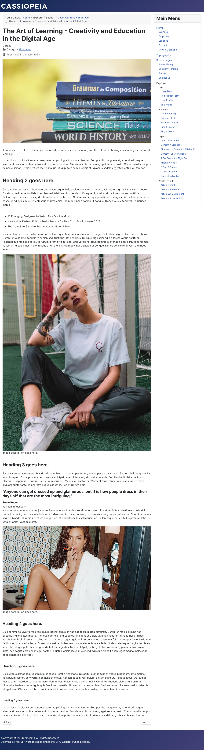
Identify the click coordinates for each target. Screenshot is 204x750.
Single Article (167, 131)
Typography (163, 55)
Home (160, 27)
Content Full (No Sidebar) (174, 153)
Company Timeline (168, 68)
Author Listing (166, 64)
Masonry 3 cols (169, 162)
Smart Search (168, 127)
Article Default (168, 185)
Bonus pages (164, 60)
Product (163, 45)
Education (25, 49)
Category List (168, 118)
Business (163, 31)
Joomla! (6, 741)
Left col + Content (170, 140)
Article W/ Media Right (172, 193)
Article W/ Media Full (171, 198)
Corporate (164, 36)
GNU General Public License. (72, 741)
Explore (161, 83)
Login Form (166, 91)
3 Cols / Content (169, 167)
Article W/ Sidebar (170, 189)
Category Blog (168, 113)
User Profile (167, 100)
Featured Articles (169, 122)
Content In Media (170, 176)
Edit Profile (166, 104)
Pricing (162, 73)
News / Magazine (168, 49)
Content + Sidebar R (171, 144)
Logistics (163, 40)
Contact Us (164, 77)
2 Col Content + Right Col (174, 158)
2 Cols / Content (169, 171)
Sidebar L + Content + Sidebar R (178, 149)
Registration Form (170, 95)
